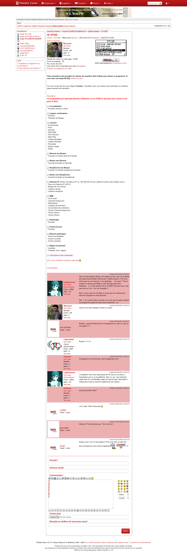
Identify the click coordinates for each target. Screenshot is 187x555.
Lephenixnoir (69, 282)
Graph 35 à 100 (25, 34)
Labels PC (27, 26)
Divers (66, 26)
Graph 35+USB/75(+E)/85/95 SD (74, 31)
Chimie (48, 26)
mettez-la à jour (76, 78)
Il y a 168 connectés (93, 542)
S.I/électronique (93, 31)
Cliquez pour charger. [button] (71, 19)
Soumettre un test (120, 63)
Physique (41, 26)
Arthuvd (67, 357)
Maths (34, 26)
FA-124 (88, 341)
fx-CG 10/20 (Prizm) (27, 48)
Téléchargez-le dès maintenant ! (61, 255)
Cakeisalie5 (69, 339)
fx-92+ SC (23, 55)
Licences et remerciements (141, 542)
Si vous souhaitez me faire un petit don (64, 260)
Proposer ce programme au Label (59, 68)
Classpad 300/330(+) (27, 46)
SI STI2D (105, 31)
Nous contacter (107, 542)
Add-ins (72, 26)
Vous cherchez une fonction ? (29, 68)
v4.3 (48, 542)
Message (66, 55)
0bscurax (67, 43)
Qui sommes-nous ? (122, 542)
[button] (49, 3)
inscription (81, 66)
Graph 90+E (24, 53)
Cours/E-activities (53, 31)
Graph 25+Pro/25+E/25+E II (30, 36)
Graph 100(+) (24, 43)
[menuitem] (49, 3)
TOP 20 (19, 26)
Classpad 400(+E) (26, 51)
